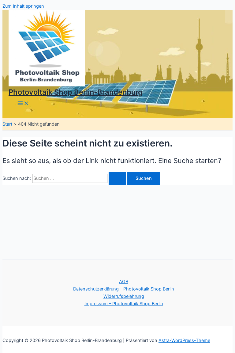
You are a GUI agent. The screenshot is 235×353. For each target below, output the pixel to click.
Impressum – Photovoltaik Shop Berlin (123, 303)
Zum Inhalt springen (23, 6)
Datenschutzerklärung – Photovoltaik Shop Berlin (123, 289)
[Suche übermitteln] (117, 178)
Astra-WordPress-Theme (184, 340)
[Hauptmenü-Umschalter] (23, 104)
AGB (123, 281)
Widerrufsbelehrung (123, 296)
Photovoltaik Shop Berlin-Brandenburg (76, 92)
